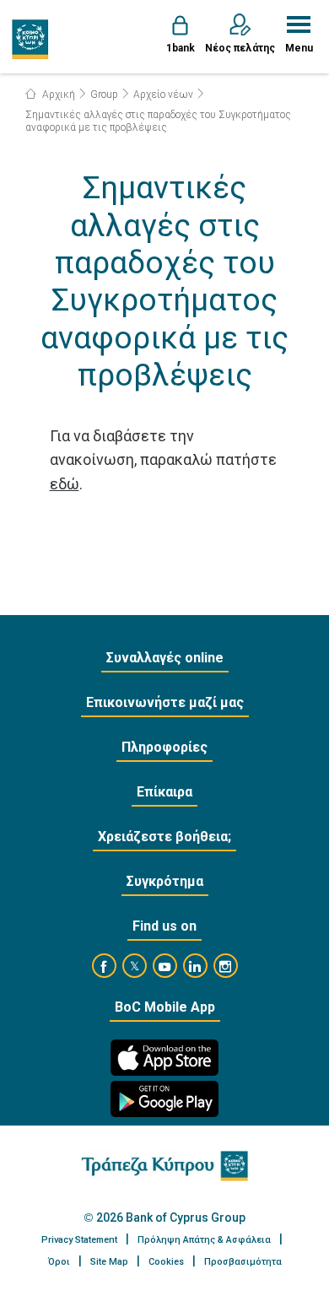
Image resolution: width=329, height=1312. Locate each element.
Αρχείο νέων (163, 94)
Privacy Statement (79, 1239)
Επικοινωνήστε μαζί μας (165, 702)
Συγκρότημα (165, 881)
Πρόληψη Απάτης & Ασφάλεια (204, 1239)
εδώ (64, 484)
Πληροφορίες (164, 747)
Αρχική (57, 94)
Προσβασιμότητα (243, 1261)
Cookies (166, 1261)
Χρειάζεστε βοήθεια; (164, 837)
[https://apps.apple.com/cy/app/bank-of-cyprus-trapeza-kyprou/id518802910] (164, 1057)
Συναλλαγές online (165, 658)
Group (104, 94)
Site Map (109, 1261)
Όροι (59, 1261)
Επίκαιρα (164, 792)
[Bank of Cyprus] (31, 39)
